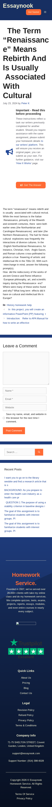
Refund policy (26, 715)
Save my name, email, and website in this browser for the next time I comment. (26, 418)
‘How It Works (23, 163)
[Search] (39, 452)
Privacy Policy (26, 720)
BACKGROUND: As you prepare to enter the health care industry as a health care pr (23, 494)
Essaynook (18, 5)
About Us (26, 677)
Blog (26, 688)
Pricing (26, 682)
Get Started (33, 12)
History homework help (19, 305)
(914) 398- (33, 760)
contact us (26, 693)
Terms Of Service (24, 794)
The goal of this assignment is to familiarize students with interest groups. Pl (21, 515)
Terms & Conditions (26, 725)
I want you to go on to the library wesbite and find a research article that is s (25, 481)
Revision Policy (26, 710)
